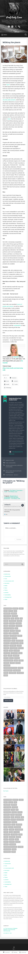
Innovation (7, 583)
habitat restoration (14, 643)
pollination (19, 465)
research (21, 660)
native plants (6, 653)
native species (14, 653)
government (6, 643)
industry (19, 645)
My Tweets (5, 791)
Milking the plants (11, 42)
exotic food (6, 630)
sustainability (17, 325)
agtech (5, 610)
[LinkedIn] (12, 26)
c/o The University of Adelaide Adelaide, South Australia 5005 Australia (10, 929)
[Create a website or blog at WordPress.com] (14, 947)
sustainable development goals (10, 667)
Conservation (8, 576)
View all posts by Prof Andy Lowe (16, 453)
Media (6, 585)
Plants (6, 590)
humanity (6, 645)
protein (15, 660)
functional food (7, 640)
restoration (6, 662)
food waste (14, 638)
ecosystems (18, 623)
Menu (5, 35)
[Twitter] (15, 26)
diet (21, 618)
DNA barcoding (12, 620)
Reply (22, 505)
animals (10, 610)
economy (6, 623)
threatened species (8, 670)
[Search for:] (13, 564)
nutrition (8, 465)
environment (18, 625)
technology (20, 667)
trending (6, 672)
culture (17, 618)
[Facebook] (9, 26)
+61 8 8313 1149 (7, 933)
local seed (21, 648)
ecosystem (12, 623)
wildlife (5, 675)
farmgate (18, 630)
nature (20, 653)
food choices (15, 633)
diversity (5, 620)
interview (15, 357)
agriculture (15, 608)
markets (6, 650)
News (6, 588)
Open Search (25, 34)
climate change (7, 615)
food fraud (6, 635)
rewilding (12, 662)
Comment (18, 539)
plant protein (13, 465)
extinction (12, 630)
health (21, 643)
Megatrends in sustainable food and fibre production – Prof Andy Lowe (12, 497)
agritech (21, 608)
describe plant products (9, 100)
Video (6, 599)
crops (12, 618)
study (9, 119)
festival (5, 633)
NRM (5, 655)
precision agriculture (8, 660)
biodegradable (7, 613)
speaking (18, 662)
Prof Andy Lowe (14, 17)
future (13, 640)
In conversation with (9, 581)
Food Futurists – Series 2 (12, 474)
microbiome (16, 650)
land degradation (13, 648)
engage (5, 625)
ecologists (19, 620)
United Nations (12, 672)
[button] (10, 714)
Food (7, 462)
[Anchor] (19, 26)
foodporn (19, 635)
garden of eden (19, 640)
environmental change (8, 628)
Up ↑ (14, 949)
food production (7, 638)
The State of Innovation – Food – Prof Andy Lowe (13, 491)
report (8, 84)
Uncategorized (8, 597)
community (15, 615)
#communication (7, 608)
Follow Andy (8, 700)
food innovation (13, 635)
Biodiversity (7, 574)
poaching (6, 657)
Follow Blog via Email (10, 688)
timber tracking (17, 670)
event (16, 628)
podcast (6, 592)
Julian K (7, 505)
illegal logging (13, 645)
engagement (11, 625)
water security (20, 672)
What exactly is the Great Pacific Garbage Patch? (14, 471)
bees (15, 610)
